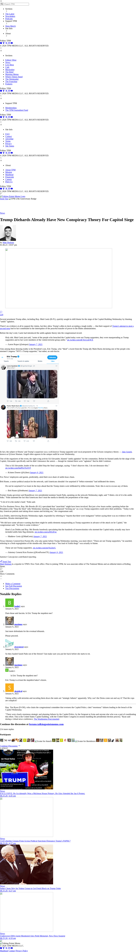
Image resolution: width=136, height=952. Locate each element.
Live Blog (9, 65)
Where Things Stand (14, 77)
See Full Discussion (13, 586)
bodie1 (17, 606)
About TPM (10, 170)
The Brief (9, 72)
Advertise (9, 139)
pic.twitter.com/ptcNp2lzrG (44, 548)
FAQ (7, 134)
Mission (8, 172)
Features (8, 84)
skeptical (18, 691)
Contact (8, 136)
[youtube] (12, 43)
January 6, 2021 (36, 472)
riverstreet (19, 647)
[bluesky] (1, 43)
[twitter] (6, 948)
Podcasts (9, 19)
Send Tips (4, 199)
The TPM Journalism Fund (16, 110)
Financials (9, 177)
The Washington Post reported (46, 719)
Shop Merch (10, 26)
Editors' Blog (10, 60)
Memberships (11, 108)
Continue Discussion (9, 746)
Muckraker (9, 69)
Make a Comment (12, 583)
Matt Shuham (8, 242)
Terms (7, 141)
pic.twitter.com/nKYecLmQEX (80, 340)
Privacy (8, 143)
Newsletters (10, 16)
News (7, 62)
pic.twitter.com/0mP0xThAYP (18, 468)
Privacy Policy (22, 951)
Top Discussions (12, 588)
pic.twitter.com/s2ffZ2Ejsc (46, 532)
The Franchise (11, 81)
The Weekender (12, 79)
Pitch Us (8, 182)
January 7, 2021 (35, 344)
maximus (18, 624)
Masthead (9, 174)
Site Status (9, 146)
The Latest (9, 14)
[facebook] (4, 43)
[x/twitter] (6, 43)
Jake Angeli (127, 452)
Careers (8, 179)
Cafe (7, 67)
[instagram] (9, 43)
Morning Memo (12, 74)
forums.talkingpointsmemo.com (46, 724)
